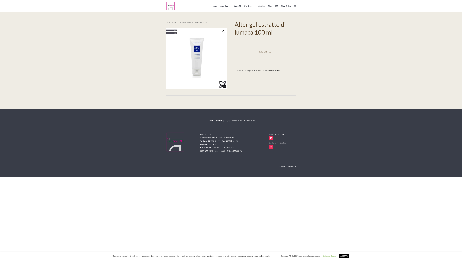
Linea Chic (224, 6)
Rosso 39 (237, 6)
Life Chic (261, 6)
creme (277, 71)
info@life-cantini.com (208, 144)
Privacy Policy (236, 121)
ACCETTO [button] (344, 256)
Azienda (210, 121)
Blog (270, 6)
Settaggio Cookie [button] (329, 256)
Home (214, 6)
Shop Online (286, 6)
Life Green (248, 6)
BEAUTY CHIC (177, 22)
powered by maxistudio (287, 166)
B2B (276, 6)
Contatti (219, 121)
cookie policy (275, 256)
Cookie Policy (249, 121)
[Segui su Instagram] (271, 138)
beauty (271, 71)
